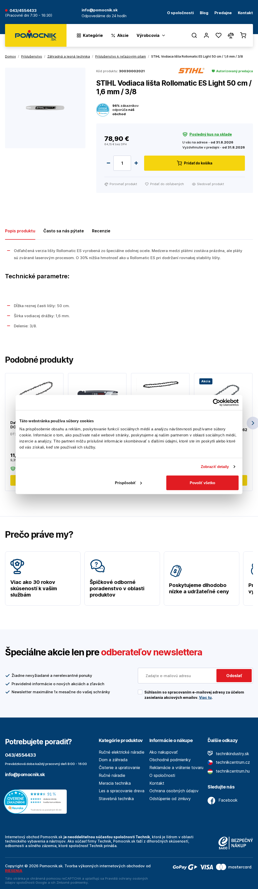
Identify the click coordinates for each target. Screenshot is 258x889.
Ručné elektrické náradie (121, 752)
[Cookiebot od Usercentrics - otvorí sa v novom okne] (217, 402)
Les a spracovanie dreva (121, 790)
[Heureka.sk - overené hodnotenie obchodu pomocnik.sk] (36, 801)
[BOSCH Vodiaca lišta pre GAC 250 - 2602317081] (97, 393)
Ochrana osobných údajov (174, 790)
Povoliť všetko (202, 482)
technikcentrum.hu (232, 771)
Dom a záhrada (113, 759)
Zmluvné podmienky (72, 882)
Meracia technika (115, 783)
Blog (204, 13)
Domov (10, 56)
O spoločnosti (180, 13)
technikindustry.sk (232, 753)
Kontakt (245, 13)
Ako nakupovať (163, 752)
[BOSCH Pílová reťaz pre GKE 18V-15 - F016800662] (223, 393)
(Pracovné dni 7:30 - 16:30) (28, 15)
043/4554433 (23, 11)
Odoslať (234, 675)
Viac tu (205, 697)
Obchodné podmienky (170, 759)
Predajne (223, 13)
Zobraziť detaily (215, 466)
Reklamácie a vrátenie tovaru (176, 767)
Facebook (227, 800)
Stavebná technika (116, 798)
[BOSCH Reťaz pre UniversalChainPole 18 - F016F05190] (160, 384)
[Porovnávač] (230, 35)
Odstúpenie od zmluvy (170, 798)
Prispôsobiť (125, 482)
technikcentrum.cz (232, 762)
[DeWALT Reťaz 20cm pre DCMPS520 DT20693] (34, 391)
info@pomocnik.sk (25, 774)
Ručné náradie (112, 775)
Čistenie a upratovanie (119, 767)
